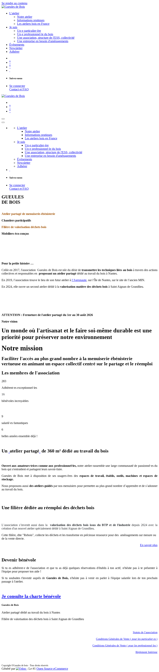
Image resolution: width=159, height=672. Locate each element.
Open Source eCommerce (52, 668)
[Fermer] (3, 122)
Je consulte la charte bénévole (31, 596)
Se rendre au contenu (14, 3)
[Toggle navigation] (3, 118)
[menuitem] (14, 13)
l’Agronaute (79, 280)
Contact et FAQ (19, 89)
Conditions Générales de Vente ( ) (126, 639)
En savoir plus (148, 545)
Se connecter (17, 86)
